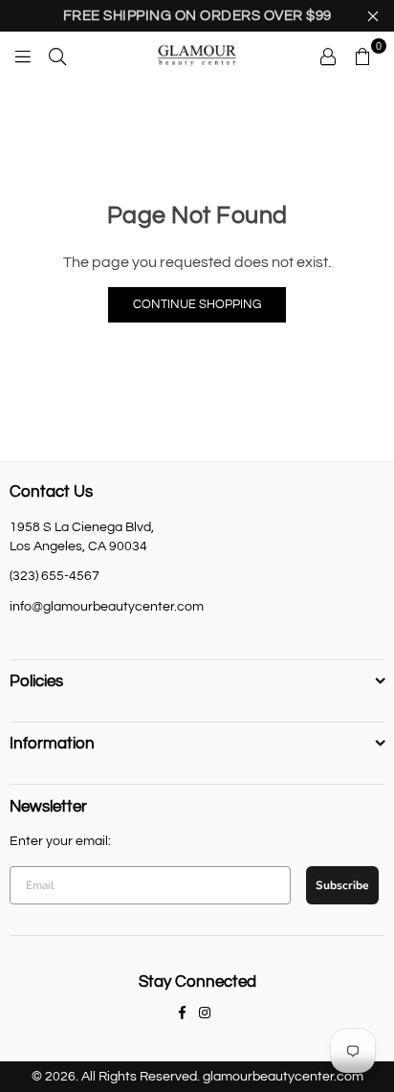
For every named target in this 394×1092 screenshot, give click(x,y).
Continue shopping (197, 304)
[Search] (57, 55)
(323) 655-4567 (54, 576)
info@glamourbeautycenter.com (107, 606)
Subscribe (342, 885)
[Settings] (328, 55)
